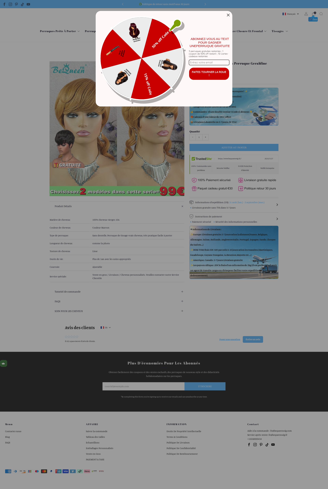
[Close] (228, 15)
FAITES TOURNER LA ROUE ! (209, 73)
